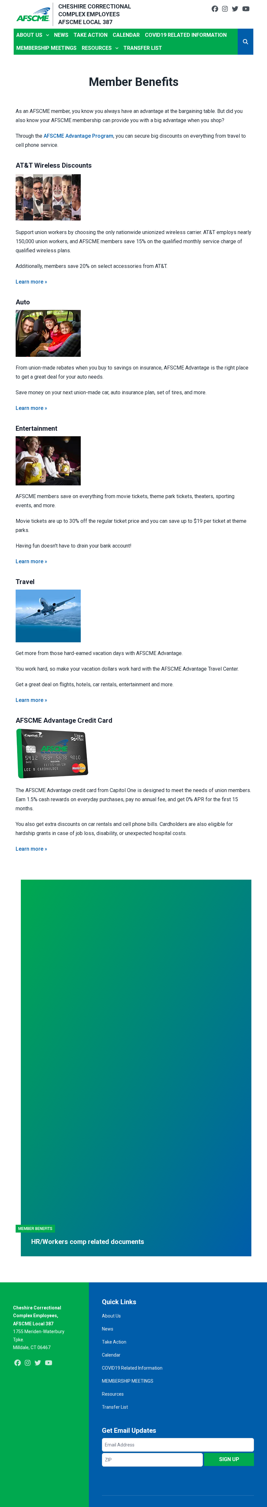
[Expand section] (47, 35)
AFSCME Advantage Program (78, 136)
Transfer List (142, 48)
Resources (97, 48)
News (61, 35)
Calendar (126, 35)
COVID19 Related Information (186, 35)
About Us (29, 35)
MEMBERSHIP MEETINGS (46, 48)
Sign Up (229, 1459)
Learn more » (31, 282)
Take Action (90, 35)
